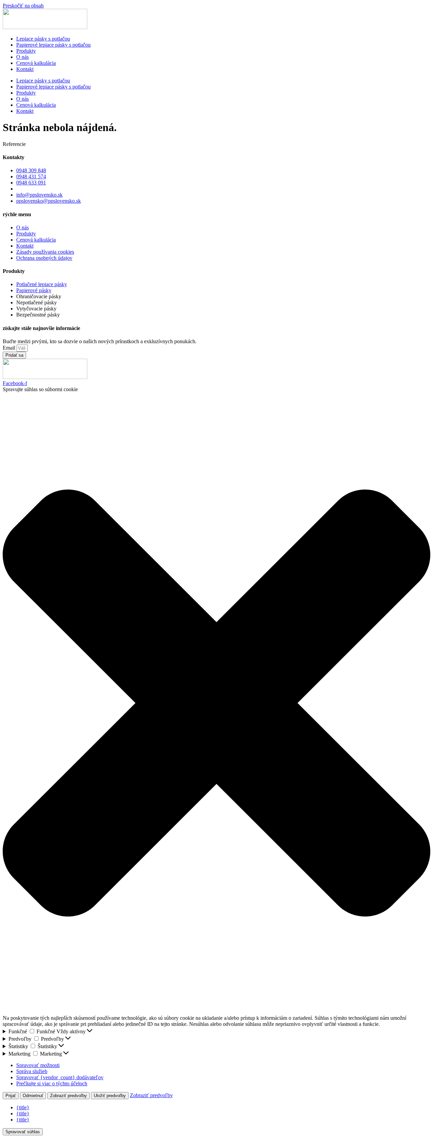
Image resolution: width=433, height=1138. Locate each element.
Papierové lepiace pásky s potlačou (53, 45)
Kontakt (24, 69)
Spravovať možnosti (38, 1065)
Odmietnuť (33, 1095)
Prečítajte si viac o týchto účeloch (51, 1083)
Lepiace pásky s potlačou (43, 39)
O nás (22, 57)
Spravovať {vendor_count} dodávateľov (60, 1077)
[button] (216, 704)
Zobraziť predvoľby (68, 1095)
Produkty (26, 51)
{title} (22, 1107)
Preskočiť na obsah (23, 5)
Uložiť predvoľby (110, 1095)
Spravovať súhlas (22, 1131)
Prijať (10, 1095)
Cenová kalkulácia (36, 63)
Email (10, 348)
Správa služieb (31, 1071)
